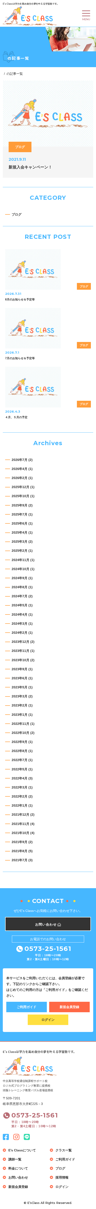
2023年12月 (23, 642)
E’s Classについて (22, 1150)
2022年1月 (22, 805)
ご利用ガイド (26, 1007)
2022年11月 (23, 724)
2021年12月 (23, 814)
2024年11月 (23, 560)
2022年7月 (22, 760)
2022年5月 (22, 769)
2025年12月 (23, 487)
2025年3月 (22, 541)
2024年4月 (22, 614)
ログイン (48, 1020)
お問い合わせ (18, 1177)
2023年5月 (22, 687)
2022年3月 (22, 787)
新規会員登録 (69, 1007)
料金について (18, 1168)
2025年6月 (22, 523)
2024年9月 (22, 578)
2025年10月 (23, 496)
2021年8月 (22, 851)
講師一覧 (14, 1159)
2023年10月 (23, 660)
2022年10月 (23, 733)
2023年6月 (22, 678)
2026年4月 (22, 469)
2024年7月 (22, 596)
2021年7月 (22, 860)
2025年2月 (22, 550)
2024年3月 (22, 623)
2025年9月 (22, 505)
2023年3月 (22, 696)
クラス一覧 (63, 1150)
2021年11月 (23, 824)
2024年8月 (22, 587)
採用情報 (62, 1177)
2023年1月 (22, 714)
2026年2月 (22, 478)
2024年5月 (22, 605)
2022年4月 (22, 778)
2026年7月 (22, 460)
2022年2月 (22, 796)
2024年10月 (23, 569)
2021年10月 (23, 833)
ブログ (16, 214)
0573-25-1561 (48, 949)
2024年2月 (22, 632)
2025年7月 (22, 514)
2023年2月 (22, 705)
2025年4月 (22, 532)
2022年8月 (22, 751)
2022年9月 (22, 742)
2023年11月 (23, 651)
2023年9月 (22, 669)
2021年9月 (22, 842)
